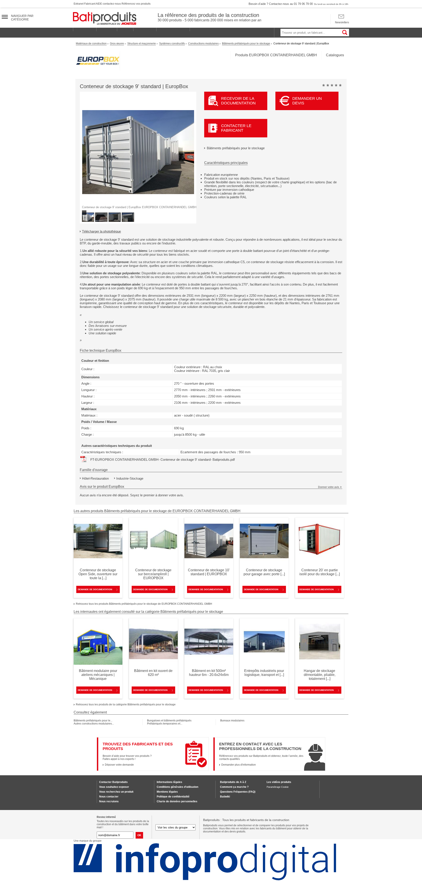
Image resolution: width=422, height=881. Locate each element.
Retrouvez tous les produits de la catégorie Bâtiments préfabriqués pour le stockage (126, 704)
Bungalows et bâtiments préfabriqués (169, 720)
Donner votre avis (328, 487)
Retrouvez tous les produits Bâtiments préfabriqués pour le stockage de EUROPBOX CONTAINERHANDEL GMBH (144, 603)
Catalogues (335, 55)
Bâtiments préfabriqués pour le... (93, 720)
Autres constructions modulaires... (94, 723)
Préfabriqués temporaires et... (164, 723)
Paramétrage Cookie (278, 787)
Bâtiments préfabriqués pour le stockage (236, 148)
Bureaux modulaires (232, 720)
